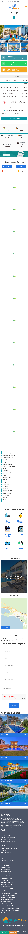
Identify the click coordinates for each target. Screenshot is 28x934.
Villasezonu (16, 931)
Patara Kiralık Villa (7, 904)
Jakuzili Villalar (6, 867)
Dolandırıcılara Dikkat (8, 841)
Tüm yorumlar (6, 850)
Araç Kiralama (6, 833)
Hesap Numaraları (7, 835)
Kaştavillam (15, 925)
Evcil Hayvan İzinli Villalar (9, 861)
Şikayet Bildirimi (6, 852)
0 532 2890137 (8, 1)
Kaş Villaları (5, 891)
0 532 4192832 (16, 1)
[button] (26, 26)
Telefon (13, 932)
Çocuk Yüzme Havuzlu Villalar (10, 863)
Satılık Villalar (6, 886)
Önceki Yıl (7, 166)
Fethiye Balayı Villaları (8, 897)
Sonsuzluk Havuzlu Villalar (9, 893)
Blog (3, 912)
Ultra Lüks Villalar (7, 878)
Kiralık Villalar (6, 869)
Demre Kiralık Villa (7, 899)
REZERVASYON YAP (14, 118)
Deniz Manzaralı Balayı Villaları (11, 908)
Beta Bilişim (24, 931)
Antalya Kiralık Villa (7, 882)
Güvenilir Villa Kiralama (8, 895)
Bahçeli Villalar (6, 880)
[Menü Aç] (26, 6)
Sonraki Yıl (20, 166)
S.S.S (3, 843)
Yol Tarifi (5, 627)
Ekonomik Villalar (7, 873)
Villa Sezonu (6, 925)
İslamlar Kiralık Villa (7, 906)
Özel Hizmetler (6, 846)
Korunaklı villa (6, 876)
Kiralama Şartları (7, 839)
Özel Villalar (5, 865)
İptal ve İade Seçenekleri (9, 837)
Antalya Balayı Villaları (8, 884)
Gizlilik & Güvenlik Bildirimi (9, 848)
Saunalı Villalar (6, 901)
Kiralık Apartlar (6, 871)
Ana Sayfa (5, 858)
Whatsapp (5, 932)
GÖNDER (14, 705)
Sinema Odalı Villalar (8, 889)
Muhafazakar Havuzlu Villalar (10, 910)
